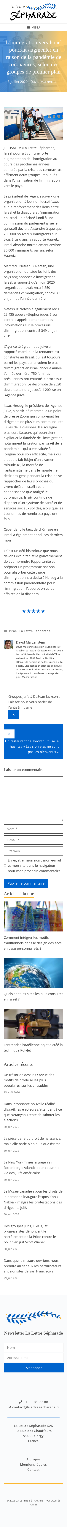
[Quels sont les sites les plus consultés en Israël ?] (33, 985)
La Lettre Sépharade (34, 631)
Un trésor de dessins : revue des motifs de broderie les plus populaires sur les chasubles (29, 1080)
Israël (13, 631)
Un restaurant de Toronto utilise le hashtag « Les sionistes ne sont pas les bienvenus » (32, 746)
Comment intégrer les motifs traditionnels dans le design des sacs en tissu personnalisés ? (33, 943)
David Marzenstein (45, 81)
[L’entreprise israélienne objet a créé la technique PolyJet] (33, 1036)
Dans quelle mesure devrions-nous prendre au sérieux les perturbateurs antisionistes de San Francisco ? (32, 1266)
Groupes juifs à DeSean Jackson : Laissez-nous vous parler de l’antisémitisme (34, 702)
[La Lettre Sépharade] (33, 11)
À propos (33, 1459)
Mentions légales (33, 1464)
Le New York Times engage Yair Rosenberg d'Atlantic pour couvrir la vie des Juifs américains (32, 1167)
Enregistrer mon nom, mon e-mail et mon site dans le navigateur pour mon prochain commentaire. (34, 865)
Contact (33, 1469)
